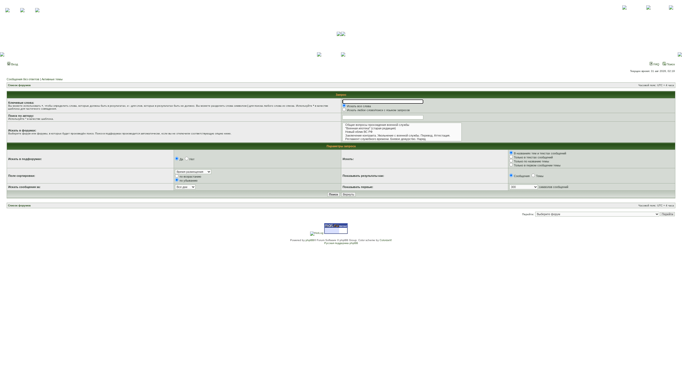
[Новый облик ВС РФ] (402, 132)
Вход (14, 64)
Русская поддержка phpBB (341, 243)
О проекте (624, 13)
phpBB (310, 240)
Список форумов (19, 85)
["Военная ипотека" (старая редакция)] (402, 128)
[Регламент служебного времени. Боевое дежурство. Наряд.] (402, 139)
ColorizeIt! (386, 240)
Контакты (648, 13)
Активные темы (52, 79)
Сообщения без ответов (23, 79)
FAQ (656, 64)
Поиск (670, 64)
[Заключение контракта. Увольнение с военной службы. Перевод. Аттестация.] (402, 135)
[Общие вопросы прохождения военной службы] (402, 125)
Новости (671, 13)
